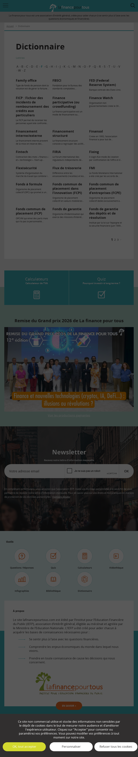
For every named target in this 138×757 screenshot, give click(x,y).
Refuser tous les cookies (116, 747)
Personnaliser (71, 747)
